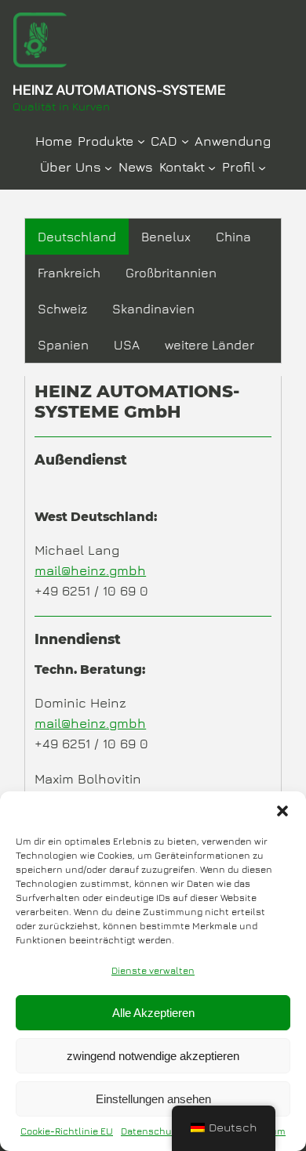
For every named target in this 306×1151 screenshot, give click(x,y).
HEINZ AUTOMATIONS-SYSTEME (119, 89)
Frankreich (69, 273)
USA (127, 345)
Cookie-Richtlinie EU (66, 1131)
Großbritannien (171, 273)
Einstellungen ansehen (153, 1099)
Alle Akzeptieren (153, 1012)
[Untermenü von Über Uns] (108, 167)
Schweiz (62, 309)
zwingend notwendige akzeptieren (153, 1055)
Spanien (63, 345)
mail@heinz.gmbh (90, 570)
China (233, 237)
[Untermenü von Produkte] (141, 140)
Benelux (166, 237)
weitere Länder (209, 345)
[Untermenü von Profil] (262, 167)
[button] (282, 811)
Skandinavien (153, 309)
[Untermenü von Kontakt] (212, 167)
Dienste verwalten (153, 970)
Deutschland (77, 237)
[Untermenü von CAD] (185, 140)
